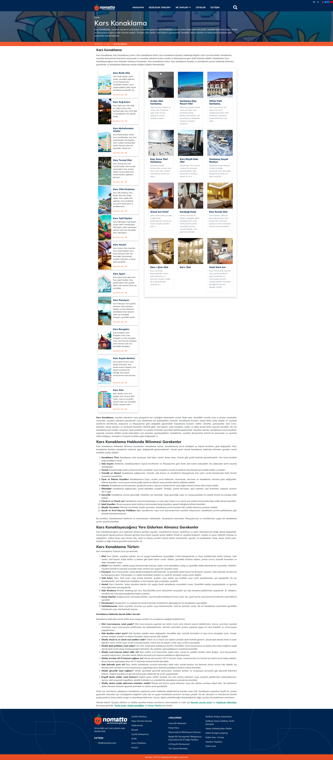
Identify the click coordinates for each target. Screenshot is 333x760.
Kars (108, 44)
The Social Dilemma (178, 748)
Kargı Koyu (173, 727)
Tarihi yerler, (120, 705)
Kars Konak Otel (218, 211)
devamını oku (118, 94)
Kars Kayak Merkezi (124, 358)
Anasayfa (138, 7)
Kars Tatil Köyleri (122, 218)
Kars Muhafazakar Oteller (123, 129)
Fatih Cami (211, 746)
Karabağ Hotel (188, 211)
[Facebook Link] (328, 2)
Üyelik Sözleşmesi (140, 734)
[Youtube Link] (331, 2)
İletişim (214, 7)
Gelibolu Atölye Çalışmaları (219, 716)
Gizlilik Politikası (139, 716)
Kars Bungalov (121, 329)
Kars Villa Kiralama (124, 189)
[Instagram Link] (323, 2)
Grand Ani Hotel (159, 211)
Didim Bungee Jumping (217, 733)
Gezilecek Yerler (159, 7)
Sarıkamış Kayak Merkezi (218, 160)
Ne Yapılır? (182, 7)
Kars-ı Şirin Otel (159, 267)
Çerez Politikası (138, 743)
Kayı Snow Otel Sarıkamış (159, 160)
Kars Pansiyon (121, 300)
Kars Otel (118, 390)
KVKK (134, 738)
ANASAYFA (98, 44)
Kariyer (134, 747)
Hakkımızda (137, 725)
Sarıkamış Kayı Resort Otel (188, 102)
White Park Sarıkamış (215, 102)
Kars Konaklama (120, 44)
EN (318, 2)
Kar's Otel (185, 267)
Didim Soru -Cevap (215, 737)
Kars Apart (119, 273)
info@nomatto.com (107, 743)
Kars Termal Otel (122, 160)
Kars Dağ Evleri (121, 101)
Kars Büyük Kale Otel (189, 160)
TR (314, 2)
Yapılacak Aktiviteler (226, 702)
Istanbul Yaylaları (214, 741)
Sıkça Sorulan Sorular (141, 721)
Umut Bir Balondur (177, 723)
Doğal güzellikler (136, 705)
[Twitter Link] (325, 2)
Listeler (200, 7)
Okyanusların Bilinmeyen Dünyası (184, 732)
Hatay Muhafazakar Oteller (219, 728)
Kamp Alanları (155, 705)
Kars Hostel (119, 244)
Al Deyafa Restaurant (179, 744)
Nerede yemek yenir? (201, 702)
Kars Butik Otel (121, 72)
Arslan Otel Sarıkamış (156, 102)
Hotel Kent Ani (217, 267)
